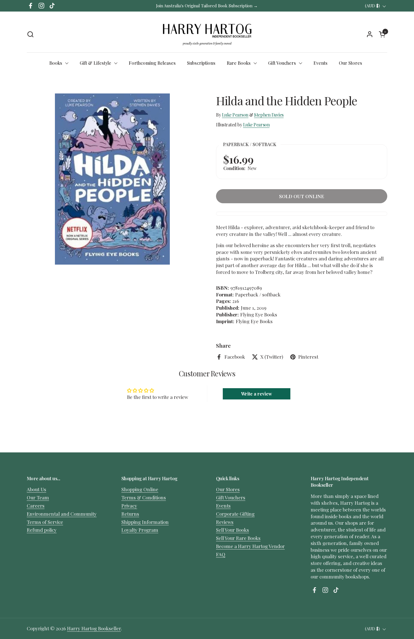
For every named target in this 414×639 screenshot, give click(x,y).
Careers (35, 505)
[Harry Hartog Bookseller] (207, 34)
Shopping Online (139, 489)
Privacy (129, 505)
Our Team (38, 497)
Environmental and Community (62, 514)
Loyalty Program (139, 530)
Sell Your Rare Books (238, 538)
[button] (30, 34)
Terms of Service (45, 522)
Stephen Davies (268, 115)
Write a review (256, 394)
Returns (130, 514)
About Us (36, 489)
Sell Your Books (232, 530)
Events (223, 505)
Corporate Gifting (235, 514)
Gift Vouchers (230, 497)
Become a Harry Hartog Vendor (250, 546)
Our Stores (228, 489)
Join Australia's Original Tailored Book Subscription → (207, 5)
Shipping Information (145, 522)
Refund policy (42, 530)
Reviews (224, 522)
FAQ (220, 554)
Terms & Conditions (143, 497)
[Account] (369, 34)
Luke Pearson (235, 115)
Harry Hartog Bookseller (94, 628)
